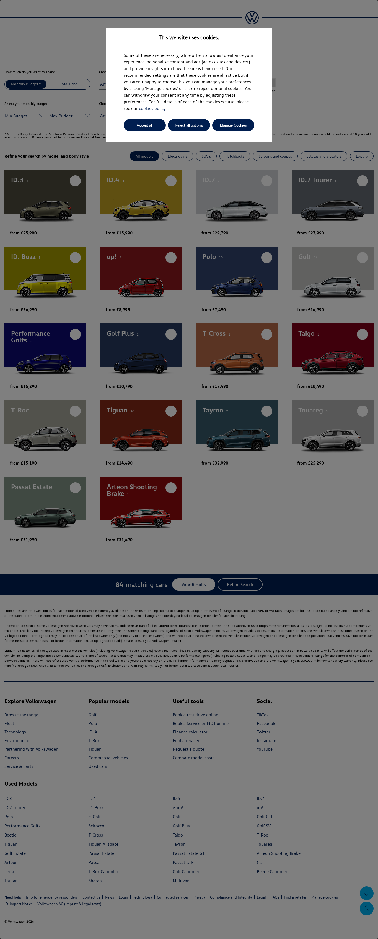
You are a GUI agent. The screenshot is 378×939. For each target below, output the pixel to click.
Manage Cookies (233, 125)
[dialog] (189, 469)
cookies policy (152, 108)
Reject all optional (189, 125)
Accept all (145, 125)
